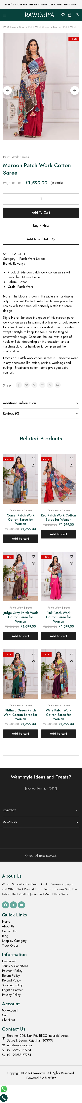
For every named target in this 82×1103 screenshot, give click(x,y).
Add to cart (41, 212)
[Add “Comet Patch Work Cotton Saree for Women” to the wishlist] (33, 459)
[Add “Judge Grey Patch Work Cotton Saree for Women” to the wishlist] (33, 557)
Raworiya (19, 263)
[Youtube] (21, 904)
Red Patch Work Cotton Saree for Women (58, 517)
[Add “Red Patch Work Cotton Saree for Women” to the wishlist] (71, 459)
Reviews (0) (11, 413)
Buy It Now (41, 225)
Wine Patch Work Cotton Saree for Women (58, 714)
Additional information (19, 403)
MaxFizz (50, 1078)
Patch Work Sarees (39, 27)
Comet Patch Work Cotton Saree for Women (20, 519)
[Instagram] (13, 904)
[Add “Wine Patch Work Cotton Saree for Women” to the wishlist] (71, 654)
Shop (22, 27)
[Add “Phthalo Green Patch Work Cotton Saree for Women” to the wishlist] (33, 654)
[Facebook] (5, 904)
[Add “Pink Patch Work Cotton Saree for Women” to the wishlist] (71, 557)
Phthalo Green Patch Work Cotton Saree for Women (20, 714)
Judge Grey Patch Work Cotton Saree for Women (20, 617)
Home (12, 27)
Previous (7, 90)
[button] (20, 538)
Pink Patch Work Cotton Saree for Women (58, 617)
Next (74, 90)
